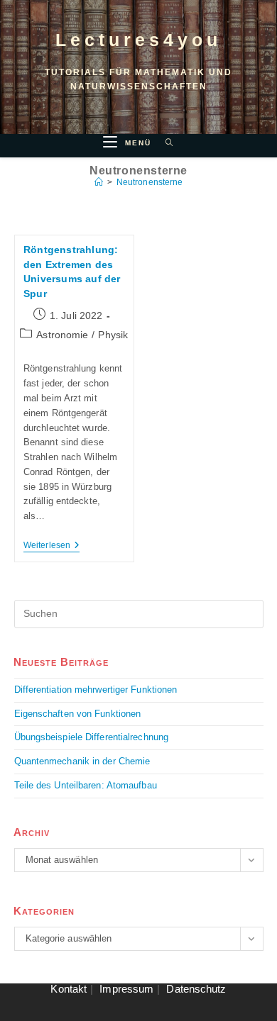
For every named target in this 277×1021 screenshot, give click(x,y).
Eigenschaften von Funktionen (77, 713)
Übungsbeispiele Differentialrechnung (91, 737)
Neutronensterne (149, 182)
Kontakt (68, 989)
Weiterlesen (51, 545)
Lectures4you (138, 40)
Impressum (126, 989)
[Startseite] (98, 182)
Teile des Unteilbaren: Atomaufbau (85, 785)
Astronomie (62, 334)
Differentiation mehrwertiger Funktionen (96, 689)
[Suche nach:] (164, 143)
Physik (113, 334)
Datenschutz (196, 989)
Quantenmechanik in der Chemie (82, 761)
